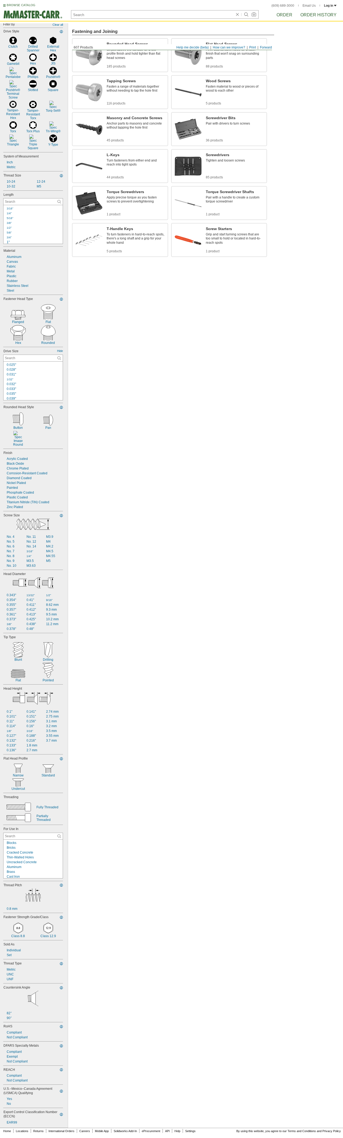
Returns (38, 1131)
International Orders (61, 1131)
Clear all (58, 24)
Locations (22, 1131)
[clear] (237, 14)
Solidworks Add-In (125, 1131)
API (167, 1131)
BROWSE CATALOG (21, 5)
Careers (84, 1131)
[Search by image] (253, 14)
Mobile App (102, 1131)
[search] (59, 201)
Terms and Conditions (302, 1131)
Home (7, 1131)
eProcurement (151, 1131)
